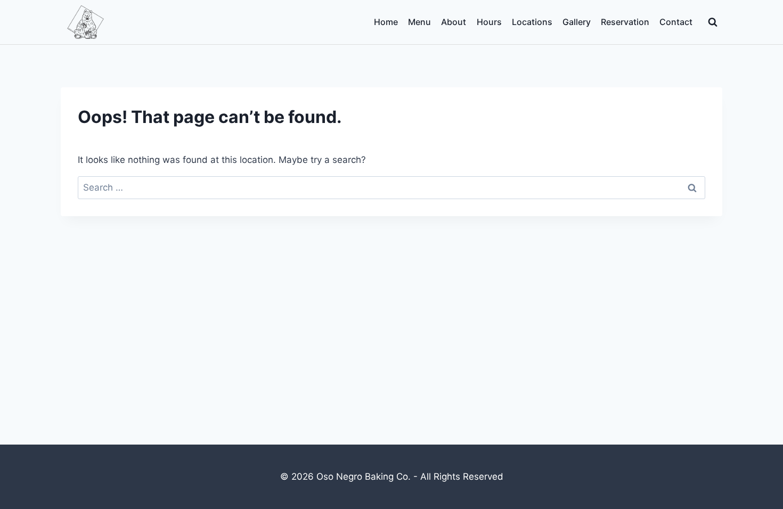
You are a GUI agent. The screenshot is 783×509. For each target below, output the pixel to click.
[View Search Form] (712, 22)
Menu (419, 22)
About (453, 22)
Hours (489, 22)
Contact (675, 22)
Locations (532, 22)
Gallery (576, 22)
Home (386, 22)
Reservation (625, 22)
